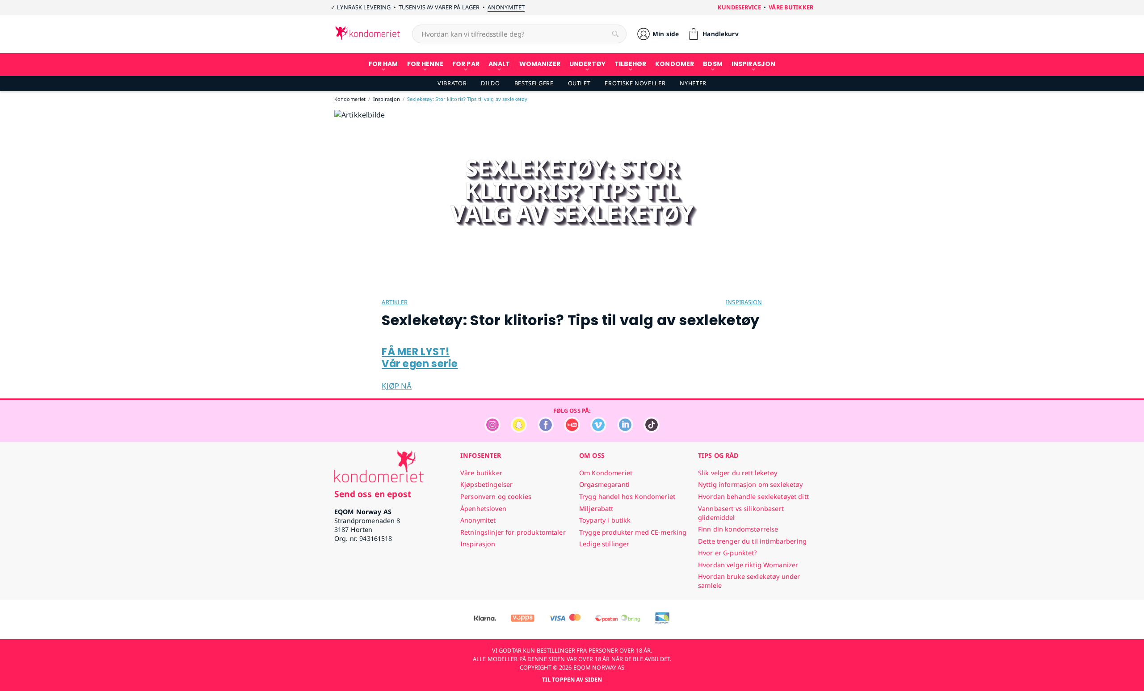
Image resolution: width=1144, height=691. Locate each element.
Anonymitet (506, 7)
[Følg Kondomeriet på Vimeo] (598, 430)
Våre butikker (791, 7)
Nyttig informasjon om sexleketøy (750, 484)
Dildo (490, 83)
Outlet (579, 83)
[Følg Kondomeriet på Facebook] (546, 430)
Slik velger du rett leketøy (737, 473)
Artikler (395, 302)
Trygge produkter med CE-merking (632, 532)
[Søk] (615, 34)
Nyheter (693, 83)
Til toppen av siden (572, 679)
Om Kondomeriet (605, 473)
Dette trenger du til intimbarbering (752, 541)
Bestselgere (534, 83)
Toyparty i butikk (605, 520)
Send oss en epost (372, 494)
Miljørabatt (596, 508)
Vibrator (452, 83)
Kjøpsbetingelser (486, 484)
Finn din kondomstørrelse (738, 529)
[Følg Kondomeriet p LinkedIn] (625, 430)
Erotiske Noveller (635, 83)
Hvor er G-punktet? (727, 553)
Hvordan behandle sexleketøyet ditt (753, 496)
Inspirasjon (744, 302)
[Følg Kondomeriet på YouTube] (572, 430)
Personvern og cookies (495, 496)
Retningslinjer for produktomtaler (513, 532)
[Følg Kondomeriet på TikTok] (652, 430)
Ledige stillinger (604, 544)
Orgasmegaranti (604, 484)
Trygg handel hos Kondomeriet (627, 496)
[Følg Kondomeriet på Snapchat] (519, 430)
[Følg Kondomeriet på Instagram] (492, 430)
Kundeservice (739, 7)
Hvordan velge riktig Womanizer (748, 565)
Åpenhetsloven (483, 508)
